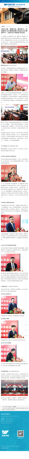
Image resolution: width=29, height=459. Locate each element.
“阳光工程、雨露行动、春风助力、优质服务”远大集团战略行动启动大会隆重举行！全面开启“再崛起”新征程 (14, 31)
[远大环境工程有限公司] (14, 5)
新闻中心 (10, 406)
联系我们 (3, 1)
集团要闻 (14, 406)
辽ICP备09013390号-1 (5, 448)
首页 (6, 406)
